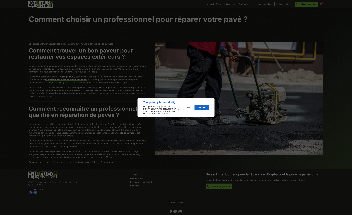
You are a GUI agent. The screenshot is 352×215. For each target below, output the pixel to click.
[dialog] (176, 107)
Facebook (165, 113)
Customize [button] (187, 107)
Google (157, 113)
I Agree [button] (201, 108)
